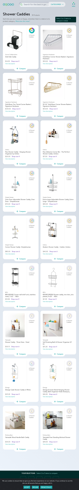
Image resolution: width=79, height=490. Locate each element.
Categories (57, 4)
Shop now (15, 61)
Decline (35, 487)
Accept (26, 487)
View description (10, 64)
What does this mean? (22, 21)
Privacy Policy (46, 487)
